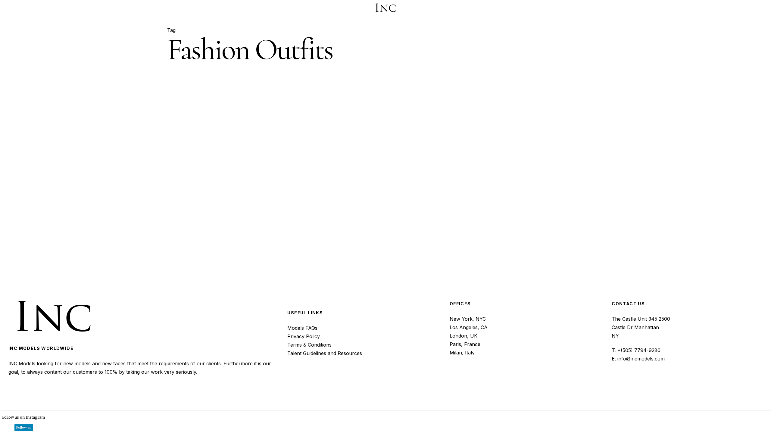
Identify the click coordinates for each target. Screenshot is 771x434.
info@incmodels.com (641, 359)
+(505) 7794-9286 (638, 350)
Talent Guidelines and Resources (324, 353)
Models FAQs (302, 328)
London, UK (463, 336)
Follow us (23, 427)
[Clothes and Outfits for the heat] (239, 175)
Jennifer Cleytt (379, 197)
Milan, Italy (462, 353)
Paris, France (465, 344)
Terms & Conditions (309, 345)
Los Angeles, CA (469, 327)
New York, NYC (468, 319)
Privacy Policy (303, 336)
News (350, 148)
